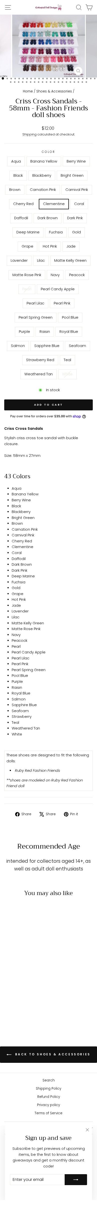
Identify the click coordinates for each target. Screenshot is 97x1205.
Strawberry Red (40, 359)
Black (18, 175)
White (67, 374)
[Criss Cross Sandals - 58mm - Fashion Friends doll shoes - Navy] (9, 1002)
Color (48, 152)
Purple (24, 331)
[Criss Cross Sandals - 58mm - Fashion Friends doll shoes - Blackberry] (32, 979)
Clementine (54, 203)
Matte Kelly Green (70, 260)
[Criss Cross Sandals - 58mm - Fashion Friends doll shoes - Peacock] (15, 1002)
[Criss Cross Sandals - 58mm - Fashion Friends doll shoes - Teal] (15, 1016)
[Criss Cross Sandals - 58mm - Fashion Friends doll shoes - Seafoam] (27, 1012)
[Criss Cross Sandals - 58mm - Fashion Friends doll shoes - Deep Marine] (9, 993)
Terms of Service (48, 1113)
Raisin (45, 331)
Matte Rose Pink (26, 274)
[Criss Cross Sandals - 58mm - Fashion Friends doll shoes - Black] (27, 979)
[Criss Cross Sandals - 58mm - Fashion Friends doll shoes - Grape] (27, 993)
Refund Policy (48, 1096)
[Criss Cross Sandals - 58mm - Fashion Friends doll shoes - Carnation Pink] (21, 983)
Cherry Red (23, 203)
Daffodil (21, 217)
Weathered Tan (38, 374)
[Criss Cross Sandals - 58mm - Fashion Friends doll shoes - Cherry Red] (32, 983)
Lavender (19, 260)
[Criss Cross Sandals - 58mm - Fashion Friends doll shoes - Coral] (15, 988)
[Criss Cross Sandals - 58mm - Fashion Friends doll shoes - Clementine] (9, 988)
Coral (79, 203)
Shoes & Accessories (54, 91)
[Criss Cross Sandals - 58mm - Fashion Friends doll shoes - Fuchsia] (15, 993)
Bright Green (72, 175)
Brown (14, 189)
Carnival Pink (76, 189)
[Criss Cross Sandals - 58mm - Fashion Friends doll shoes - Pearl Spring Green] (15, 1007)
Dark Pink (75, 217)
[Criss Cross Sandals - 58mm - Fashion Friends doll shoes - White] (27, 1016)
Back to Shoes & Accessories (52, 1054)
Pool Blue (70, 317)
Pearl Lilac (35, 303)
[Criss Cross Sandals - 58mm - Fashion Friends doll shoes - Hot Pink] (32, 993)
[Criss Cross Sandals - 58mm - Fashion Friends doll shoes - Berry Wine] (21, 979)
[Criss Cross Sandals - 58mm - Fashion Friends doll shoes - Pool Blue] (21, 1007)
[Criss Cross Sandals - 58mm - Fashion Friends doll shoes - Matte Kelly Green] (27, 997)
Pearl (26, 289)
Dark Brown (48, 217)
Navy (55, 274)
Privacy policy (48, 1105)
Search (49, 1080)
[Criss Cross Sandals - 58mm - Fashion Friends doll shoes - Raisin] (32, 1007)
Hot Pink (50, 246)
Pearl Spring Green (35, 317)
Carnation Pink (43, 189)
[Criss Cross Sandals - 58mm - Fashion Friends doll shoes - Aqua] (9, 979)
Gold (76, 232)
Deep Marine (28, 232)
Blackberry (41, 175)
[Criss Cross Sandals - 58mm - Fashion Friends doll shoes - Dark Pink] (32, 988)
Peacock (77, 274)
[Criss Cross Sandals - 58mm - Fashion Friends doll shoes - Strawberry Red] (32, 1012)
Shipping (29, 134)
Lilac (41, 260)
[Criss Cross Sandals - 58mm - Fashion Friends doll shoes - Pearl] (21, 1002)
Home (28, 91)
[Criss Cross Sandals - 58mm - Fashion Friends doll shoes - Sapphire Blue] (21, 1012)
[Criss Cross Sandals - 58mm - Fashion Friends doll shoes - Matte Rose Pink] (32, 997)
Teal (67, 359)
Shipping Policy (48, 1088)
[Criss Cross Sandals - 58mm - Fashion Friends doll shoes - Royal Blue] (9, 1012)
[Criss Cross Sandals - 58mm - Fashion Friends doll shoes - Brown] (15, 983)
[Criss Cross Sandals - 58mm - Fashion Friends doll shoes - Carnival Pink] (27, 983)
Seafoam (77, 345)
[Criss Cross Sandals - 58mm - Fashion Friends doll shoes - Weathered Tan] (21, 1016)
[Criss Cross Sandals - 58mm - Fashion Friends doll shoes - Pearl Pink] (9, 1007)
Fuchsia (56, 232)
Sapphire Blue (46, 345)
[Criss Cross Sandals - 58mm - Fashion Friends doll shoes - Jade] (9, 997)
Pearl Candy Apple (58, 289)
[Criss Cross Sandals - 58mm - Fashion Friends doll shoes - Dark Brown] (27, 988)
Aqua (16, 161)
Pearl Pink (62, 303)
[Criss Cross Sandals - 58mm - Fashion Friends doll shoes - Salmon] (15, 1012)
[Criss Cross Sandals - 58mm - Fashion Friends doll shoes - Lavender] (15, 997)
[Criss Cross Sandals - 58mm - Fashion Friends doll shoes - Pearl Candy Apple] (27, 1002)
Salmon (18, 345)
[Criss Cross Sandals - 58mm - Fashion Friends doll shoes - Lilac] (21, 997)
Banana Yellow (43, 161)
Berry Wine (76, 161)
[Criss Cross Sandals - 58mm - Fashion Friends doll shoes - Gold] (21, 993)
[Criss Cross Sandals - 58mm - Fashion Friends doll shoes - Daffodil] (21, 988)
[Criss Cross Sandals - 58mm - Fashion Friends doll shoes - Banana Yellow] (15, 979)
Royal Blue (68, 331)
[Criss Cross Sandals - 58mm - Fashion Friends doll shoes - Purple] (27, 1007)
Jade (71, 246)
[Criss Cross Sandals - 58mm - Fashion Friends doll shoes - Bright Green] (9, 983)
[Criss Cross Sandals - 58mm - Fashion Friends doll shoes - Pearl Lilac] (32, 1002)
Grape (27, 246)
